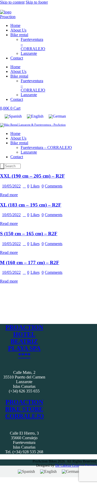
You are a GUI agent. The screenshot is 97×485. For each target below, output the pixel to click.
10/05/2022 (11, 186)
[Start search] (2, 166)
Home (15, 25)
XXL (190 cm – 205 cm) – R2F (32, 176)
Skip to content (12, 2)
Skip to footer (37, 2)
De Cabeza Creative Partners (76, 465)
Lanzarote (29, 53)
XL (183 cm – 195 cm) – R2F (30, 205)
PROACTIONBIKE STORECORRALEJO (24, 409)
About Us (18, 30)
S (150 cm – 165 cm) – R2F (28, 233)
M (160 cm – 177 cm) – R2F (29, 262)
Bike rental (19, 35)
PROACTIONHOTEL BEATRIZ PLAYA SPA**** (24, 341)
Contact (16, 58)
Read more (9, 195)
